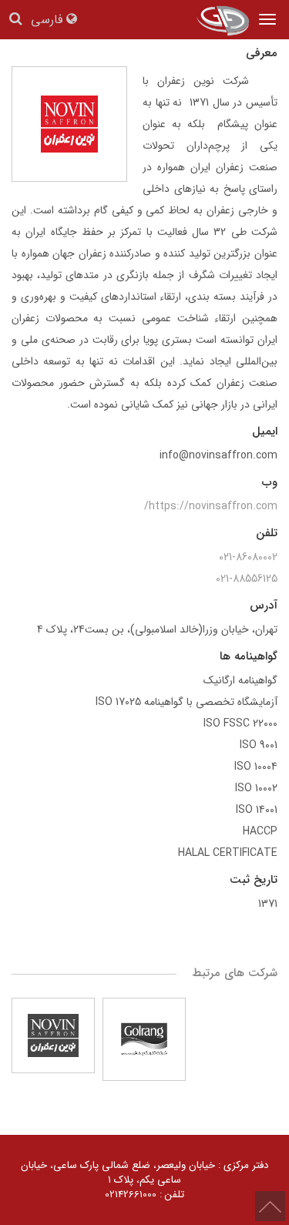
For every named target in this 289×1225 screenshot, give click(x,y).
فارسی (48, 20)
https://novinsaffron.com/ (210, 506)
